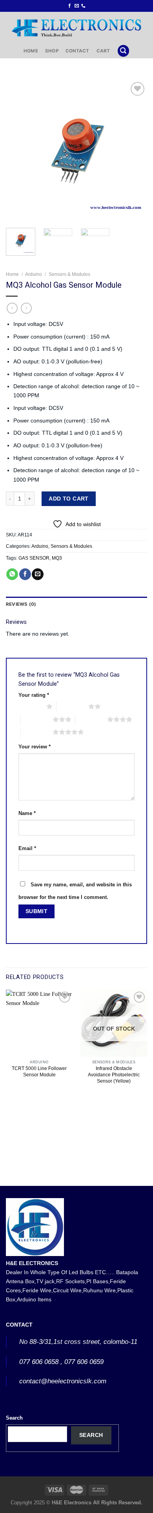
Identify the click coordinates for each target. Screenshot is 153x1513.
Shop (51, 51)
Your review (34, 747)
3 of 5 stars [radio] (37, 719)
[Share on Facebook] (25, 574)
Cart (103, 51)
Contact (77, 51)
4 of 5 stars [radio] (91, 719)
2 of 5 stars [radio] (72, 706)
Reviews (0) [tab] (21, 604)
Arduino (33, 274)
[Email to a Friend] (38, 574)
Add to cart (69, 498)
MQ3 (57, 558)
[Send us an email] (77, 6)
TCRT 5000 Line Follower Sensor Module (39, 1072)
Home (31, 51)
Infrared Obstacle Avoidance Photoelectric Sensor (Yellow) (114, 1075)
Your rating (33, 695)
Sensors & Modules (69, 274)
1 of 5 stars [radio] (30, 706)
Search (14, 1418)
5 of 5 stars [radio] (37, 732)
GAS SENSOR (33, 558)
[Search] (123, 51)
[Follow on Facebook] (69, 6)
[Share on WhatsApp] (12, 574)
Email (27, 848)
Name (27, 813)
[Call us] (83, 6)
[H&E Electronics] (76, 27)
